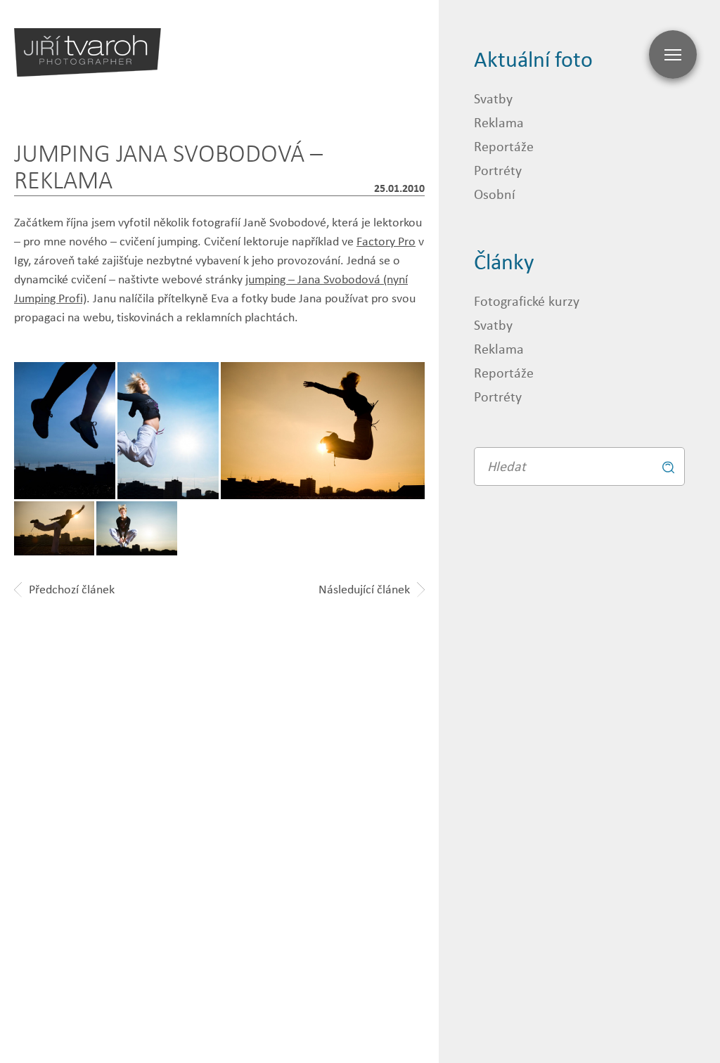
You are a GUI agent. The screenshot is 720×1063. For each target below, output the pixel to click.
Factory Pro (386, 241)
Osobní (494, 193)
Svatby (493, 98)
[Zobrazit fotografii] (323, 431)
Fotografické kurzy (526, 300)
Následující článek (364, 589)
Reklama (499, 121)
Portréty (498, 169)
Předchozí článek (72, 589)
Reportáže (504, 145)
